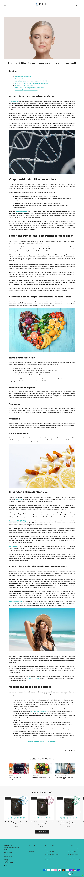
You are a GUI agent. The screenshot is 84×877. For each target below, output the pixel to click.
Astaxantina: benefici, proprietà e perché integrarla (17, 777)
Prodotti (31, 849)
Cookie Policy (71, 857)
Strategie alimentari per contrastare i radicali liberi (31, 83)
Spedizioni (48, 849)
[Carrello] (79, 5)
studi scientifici (21, 212)
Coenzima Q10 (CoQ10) (17, 521)
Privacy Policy (72, 851)
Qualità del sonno (15, 601)
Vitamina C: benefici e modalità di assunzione (41, 776)
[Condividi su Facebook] (65, 750)
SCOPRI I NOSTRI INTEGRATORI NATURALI (42, 741)
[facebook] (4, 865)
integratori (18, 499)
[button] (74, 750)
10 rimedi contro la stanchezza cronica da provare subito (64, 777)
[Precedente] (4, 811)
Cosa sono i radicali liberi (23, 77)
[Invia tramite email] (72, 750)
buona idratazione (33, 678)
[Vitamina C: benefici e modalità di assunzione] (42, 768)
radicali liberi (14, 102)
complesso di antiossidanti (39, 711)
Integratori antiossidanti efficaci (25, 85)
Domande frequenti (50, 857)
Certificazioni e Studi (74, 849)
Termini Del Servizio (73, 854)
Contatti (47, 859)
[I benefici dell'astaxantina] (19, 768)
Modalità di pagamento (52, 854)
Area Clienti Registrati (74, 859)
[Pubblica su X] (67, 750)
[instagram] (7, 865)
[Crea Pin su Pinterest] (69, 750)
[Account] (76, 5)
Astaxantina (13, 546)
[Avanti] (80, 811)
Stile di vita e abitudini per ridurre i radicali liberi (30, 88)
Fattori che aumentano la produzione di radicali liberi (32, 81)
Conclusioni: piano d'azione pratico (26, 90)
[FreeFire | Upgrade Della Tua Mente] (42, 5)
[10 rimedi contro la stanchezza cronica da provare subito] (65, 768)
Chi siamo (32, 851)
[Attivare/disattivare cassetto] (5, 5)
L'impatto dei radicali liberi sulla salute (27, 79)
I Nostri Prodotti (42, 792)
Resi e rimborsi (49, 851)
